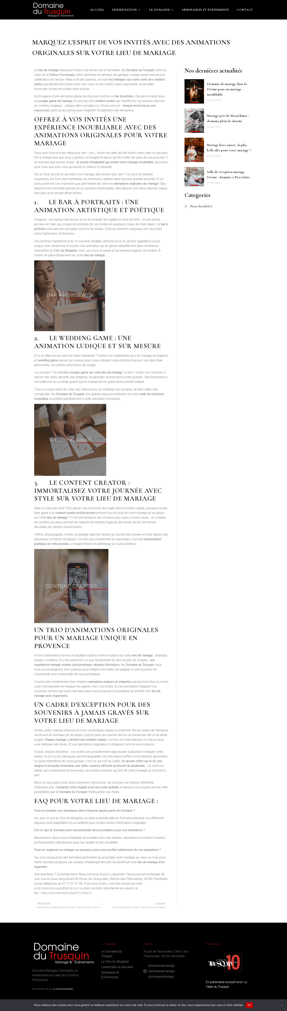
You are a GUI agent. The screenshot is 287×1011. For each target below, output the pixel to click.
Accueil (97, 10)
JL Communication (63, 989)
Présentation (124, 10)
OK (249, 1005)
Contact (245, 10)
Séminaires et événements (205, 10)
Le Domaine (159, 10)
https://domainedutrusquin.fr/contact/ (66, 893)
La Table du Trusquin (226, 984)
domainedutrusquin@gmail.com (58, 888)
